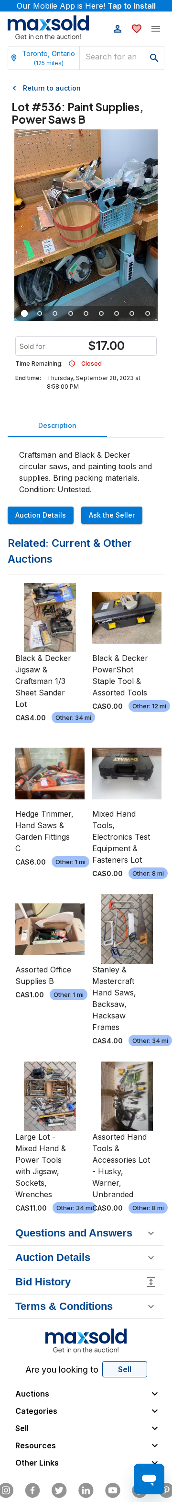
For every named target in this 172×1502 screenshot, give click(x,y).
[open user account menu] (117, 28)
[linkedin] (86, 1490)
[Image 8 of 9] (132, 313)
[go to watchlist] (136, 28)
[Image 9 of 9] (147, 313)
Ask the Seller (112, 515)
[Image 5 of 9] (86, 313)
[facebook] (32, 1490)
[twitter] (59, 1490)
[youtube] (112, 1490)
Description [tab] (57, 425)
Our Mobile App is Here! (86, 6)
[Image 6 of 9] (101, 313)
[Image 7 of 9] (116, 313)
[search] (154, 58)
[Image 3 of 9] (55, 313)
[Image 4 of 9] (70, 313)
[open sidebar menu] (155, 28)
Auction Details (40, 515)
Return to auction (52, 88)
